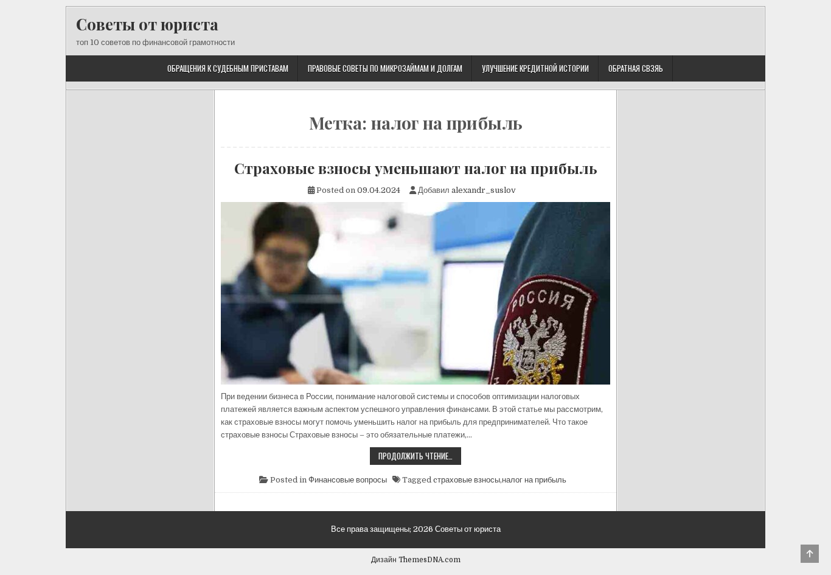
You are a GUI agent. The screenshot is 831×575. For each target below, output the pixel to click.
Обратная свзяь (635, 68)
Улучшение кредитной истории (535, 68)
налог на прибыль (534, 479)
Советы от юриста (147, 24)
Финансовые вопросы (347, 479)
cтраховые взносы (466, 479)
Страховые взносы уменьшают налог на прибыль (415, 168)
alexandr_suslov (483, 190)
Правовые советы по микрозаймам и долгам (385, 68)
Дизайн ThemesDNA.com (416, 560)
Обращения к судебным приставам (227, 68)
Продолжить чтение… (419, 457)
